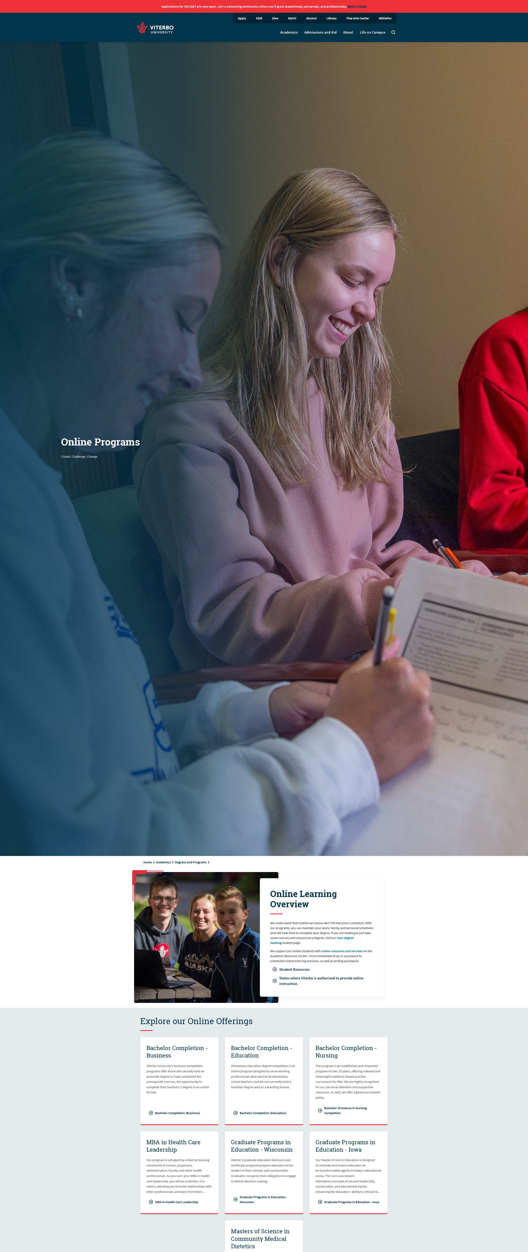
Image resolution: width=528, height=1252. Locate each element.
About (348, 32)
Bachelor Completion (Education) (263, 1113)
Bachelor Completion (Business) (177, 1113)
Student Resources (294, 969)
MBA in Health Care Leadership (176, 1202)
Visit (259, 18)
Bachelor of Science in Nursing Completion (345, 1110)
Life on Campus (372, 32)
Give (275, 18)
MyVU (292, 18)
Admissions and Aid (320, 32)
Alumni (311, 18)
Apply (242, 18)
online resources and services (342, 951)
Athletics (385, 18)
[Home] (156, 27)
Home (147, 862)
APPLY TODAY (357, 6)
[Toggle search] (393, 32)
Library (331, 18)
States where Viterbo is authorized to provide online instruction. (321, 981)
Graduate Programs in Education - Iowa (351, 1202)
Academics (289, 32)
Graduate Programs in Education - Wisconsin (263, 1199)
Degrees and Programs (190, 862)
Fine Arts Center (357, 18)
